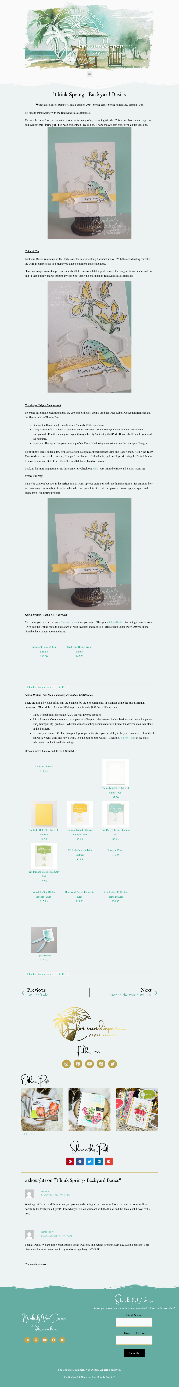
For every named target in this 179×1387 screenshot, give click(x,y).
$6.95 (44, 839)
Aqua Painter (44, 955)
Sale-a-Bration (69, 622)
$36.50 (44, 656)
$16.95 (44, 960)
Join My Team (127, 737)
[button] (89, 74)
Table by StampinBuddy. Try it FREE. (47, 687)
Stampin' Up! (136, 104)
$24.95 (80, 901)
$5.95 (80, 839)
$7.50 (115, 797)
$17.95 (44, 771)
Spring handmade (117, 104)
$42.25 (80, 656)
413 (33, 1133)
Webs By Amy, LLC (106, 1377)
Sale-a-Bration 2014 (81, 104)
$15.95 (115, 854)
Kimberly (47, 1231)
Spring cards (100, 104)
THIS (95, 468)
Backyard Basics (44, 766)
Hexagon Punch (115, 850)
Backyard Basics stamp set (53, 104)
